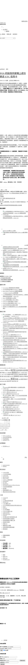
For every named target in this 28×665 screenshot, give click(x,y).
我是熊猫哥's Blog (7, 490)
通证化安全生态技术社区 (9, 491)
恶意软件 (16, 374)
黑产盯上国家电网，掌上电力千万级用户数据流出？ (13, 201)
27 (2, 428)
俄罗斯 (13, 370)
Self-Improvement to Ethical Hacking (11, 485)
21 (3, 426)
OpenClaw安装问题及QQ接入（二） (12, 303)
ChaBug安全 (6, 472)
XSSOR (5, 515)
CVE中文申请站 (7, 474)
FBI (11, 368)
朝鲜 (2, 376)
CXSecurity (5, 475)
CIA (1, 368)
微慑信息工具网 (7, 525)
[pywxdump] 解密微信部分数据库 (11, 287)
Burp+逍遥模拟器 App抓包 (9, 298)
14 (3, 424)
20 (2, 426)
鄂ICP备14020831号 (5, 593)
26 (0, 428)
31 (8, 428)
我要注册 (9, 34)
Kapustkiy (17, 368)
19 (0, 426)
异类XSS (5, 523)
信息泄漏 (19, 370)
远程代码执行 (24, 379)
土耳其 (2, 374)
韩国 (13, 381)
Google (14, 368)
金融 (8, 381)
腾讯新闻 (10, 182)
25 (9, 426)
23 (6, 426)
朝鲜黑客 (5, 376)
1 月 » (5, 429)
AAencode (5, 497)
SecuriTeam (5, 483)
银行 (10, 381)
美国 (13, 379)
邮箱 (1, 658)
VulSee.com (22, 368)
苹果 (19, 379)
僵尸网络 (2, 372)
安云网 (4, 488)
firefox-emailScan (7, 435)
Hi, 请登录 (2, 34)
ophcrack (5, 508)
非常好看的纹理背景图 (8, 527)
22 (5, 426)
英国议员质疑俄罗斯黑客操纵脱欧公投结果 (11, 205)
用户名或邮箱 (3, 646)
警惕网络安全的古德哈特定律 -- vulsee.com (13, 270)
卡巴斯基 (22, 372)
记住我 (6, 650)
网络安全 (21, 376)
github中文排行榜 (7, 437)
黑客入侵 (16, 381)
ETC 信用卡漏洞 (4, 198)
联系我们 (8, 587)
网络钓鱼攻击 (8, 379)
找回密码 (15, 34)
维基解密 (16, 376)
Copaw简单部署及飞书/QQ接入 (11, 299)
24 (8, 426)
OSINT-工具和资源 (7, 479)
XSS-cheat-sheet (6, 514)
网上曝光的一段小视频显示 (18, 90)
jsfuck (4, 506)
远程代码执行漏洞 (3, 381)
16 (6, 424)
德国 (12, 374)
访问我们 (2, 587)
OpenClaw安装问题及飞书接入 (10, 301)
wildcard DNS (6, 512)
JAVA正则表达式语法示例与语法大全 (12, 505)
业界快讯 (2, 69)
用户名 (1, 657)
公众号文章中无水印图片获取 (10, 305)
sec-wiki (5, 482)
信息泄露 (25, 370)
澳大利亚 (11, 376)
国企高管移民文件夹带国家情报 (11, 265)
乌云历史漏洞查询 (7, 486)
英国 (16, 379)
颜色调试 (5, 529)
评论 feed (5, 558)
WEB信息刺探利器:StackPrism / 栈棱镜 (12, 289)
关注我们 (5, 29)
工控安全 (5, 374)
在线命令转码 (6, 522)
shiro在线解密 (6, 509)
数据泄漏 (21, 374)
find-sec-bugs (6, 477)
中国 (6, 370)
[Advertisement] (14, 54)
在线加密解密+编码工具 (9, 520)
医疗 (19, 372)
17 (8, 424)
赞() (1, 189)
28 (3, 428)
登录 (4, 554)
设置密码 (2, 662)
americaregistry (6, 465)
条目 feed (5, 556)
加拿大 (6, 372)
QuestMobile (6, 438)
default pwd (5, 502)
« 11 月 (1, 429)
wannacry (2, 370)
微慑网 (7, 31)
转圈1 (4, 537)
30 (6, 428)
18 (9, 424)
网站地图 (21, 590)
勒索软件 (15, 372)
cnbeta (5, 182)
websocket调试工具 (7, 511)
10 (8, 423)
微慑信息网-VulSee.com (13, 590)
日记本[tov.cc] (6, 446)
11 (9, 423)
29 (5, 428)
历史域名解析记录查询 (8, 518)
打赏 (5, 189)
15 (5, 424)
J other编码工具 (6, 503)
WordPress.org (6, 559)
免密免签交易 (11, 198)
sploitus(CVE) (6, 440)
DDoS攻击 (4, 368)
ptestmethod (5, 481)
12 (0, 424)
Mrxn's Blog (6, 478)
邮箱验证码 (3, 660)
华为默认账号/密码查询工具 (10, 517)
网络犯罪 (3, 379)
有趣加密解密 (6, 535)
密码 (6, 648)
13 (2, 424)
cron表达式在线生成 (8, 500)
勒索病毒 (10, 372)
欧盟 (8, 376)
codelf (4, 499)
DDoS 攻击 (8, 368)
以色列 (9, 370)
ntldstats (5, 466)
